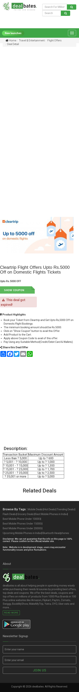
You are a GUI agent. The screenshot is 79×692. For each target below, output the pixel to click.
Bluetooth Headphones (55, 533)
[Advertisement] (39, 88)
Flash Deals (9, 514)
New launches (13, 33)
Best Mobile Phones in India (51, 514)
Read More (11, 612)
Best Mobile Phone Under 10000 (21, 518)
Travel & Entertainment (31, 40)
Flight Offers (54, 40)
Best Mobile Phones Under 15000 (22, 523)
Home (12, 40)
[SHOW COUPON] (29, 290)
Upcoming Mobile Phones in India (22, 533)
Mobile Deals (35, 509)
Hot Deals (49, 509)
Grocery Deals (25, 514)
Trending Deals (65, 509)
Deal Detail (13, 44)
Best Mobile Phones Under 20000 (22, 528)
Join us (39, 670)
